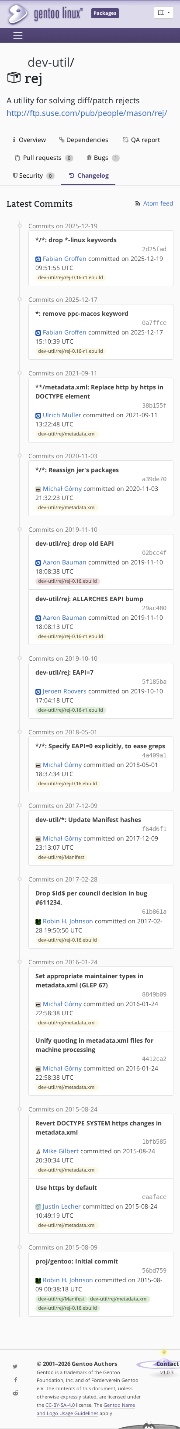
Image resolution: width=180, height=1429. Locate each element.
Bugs (104, 157)
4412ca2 (154, 1058)
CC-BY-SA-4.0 (60, 1405)
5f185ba (154, 681)
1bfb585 (154, 1141)
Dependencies (86, 139)
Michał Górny (62, 488)
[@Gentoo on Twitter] (15, 1367)
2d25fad (154, 249)
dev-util (49, 62)
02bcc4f (154, 552)
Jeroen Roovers (65, 691)
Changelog (92, 175)
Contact (167, 1364)
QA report (144, 139)
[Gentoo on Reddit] (15, 1393)
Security (34, 175)
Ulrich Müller (62, 415)
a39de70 (154, 479)
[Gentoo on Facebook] (15, 1380)
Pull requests (45, 157)
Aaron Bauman (65, 562)
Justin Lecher (62, 1206)
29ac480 (154, 608)
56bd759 (154, 1270)
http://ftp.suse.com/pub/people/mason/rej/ (87, 113)
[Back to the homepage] (45, 14)
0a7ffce (154, 322)
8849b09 (154, 994)
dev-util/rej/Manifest (61, 857)
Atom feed (157, 203)
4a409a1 (154, 755)
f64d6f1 (154, 828)
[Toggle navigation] (18, 35)
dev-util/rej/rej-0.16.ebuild (67, 581)
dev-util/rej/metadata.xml (67, 434)
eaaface (154, 1196)
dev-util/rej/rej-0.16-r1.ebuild (70, 277)
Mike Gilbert (61, 1151)
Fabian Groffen (65, 258)
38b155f (154, 405)
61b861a (154, 911)
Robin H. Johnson (68, 921)
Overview (31, 139)
